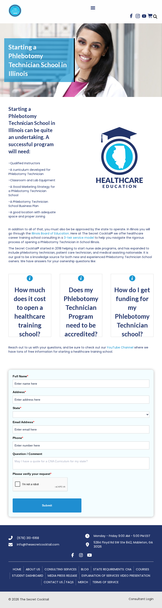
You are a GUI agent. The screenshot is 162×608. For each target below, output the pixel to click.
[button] (131, 16)
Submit (47, 505)
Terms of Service (105, 582)
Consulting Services (61, 569)
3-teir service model (79, 238)
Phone (18, 438)
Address (19, 392)
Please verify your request (32, 474)
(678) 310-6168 (28, 538)
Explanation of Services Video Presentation (116, 576)
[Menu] (93, 8)
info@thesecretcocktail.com (38, 544)
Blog (85, 569)
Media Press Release (62, 576)
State (17, 408)
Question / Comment (27, 454)
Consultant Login (141, 599)
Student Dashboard (27, 576)
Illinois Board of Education (50, 233)
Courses (142, 569)
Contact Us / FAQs (59, 582)
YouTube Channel (120, 347)
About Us (33, 569)
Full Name (20, 376)
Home (17, 569)
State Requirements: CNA (112, 569)
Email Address (23, 422)
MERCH (83, 582)
